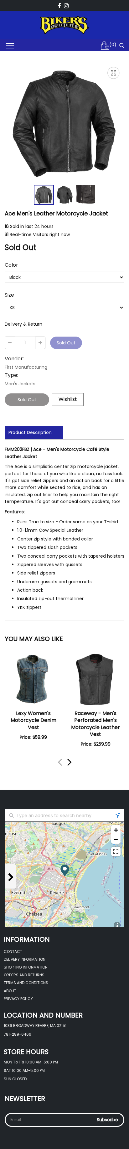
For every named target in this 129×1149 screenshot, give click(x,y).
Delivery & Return (23, 324)
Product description (30, 432)
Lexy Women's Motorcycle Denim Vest (33, 720)
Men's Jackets (20, 384)
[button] (64, 194)
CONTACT (13, 951)
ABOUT (10, 991)
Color (11, 265)
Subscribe (107, 1120)
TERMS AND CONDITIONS (26, 982)
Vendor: (14, 358)
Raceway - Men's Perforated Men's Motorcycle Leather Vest (95, 724)
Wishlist (68, 399)
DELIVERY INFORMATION (24, 959)
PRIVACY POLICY (18, 998)
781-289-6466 (17, 1034)
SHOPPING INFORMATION (26, 967)
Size (9, 295)
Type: (11, 375)
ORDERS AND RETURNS (24, 975)
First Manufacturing (26, 367)
